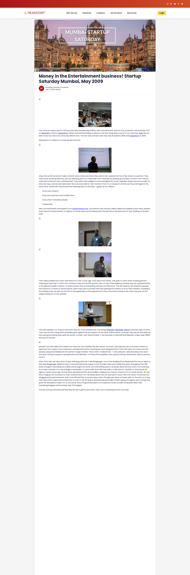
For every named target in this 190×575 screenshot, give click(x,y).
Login (161, 13)
